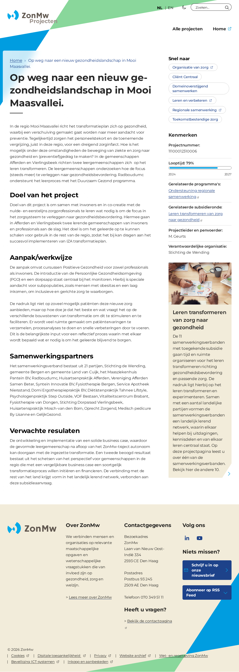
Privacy (100, 655)
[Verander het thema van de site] (184, 7)
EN (170, 8)
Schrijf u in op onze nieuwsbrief (205, 570)
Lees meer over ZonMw (90, 597)
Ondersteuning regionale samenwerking (192, 193)
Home (219, 28)
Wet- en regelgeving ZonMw (183, 655)
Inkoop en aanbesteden (88, 661)
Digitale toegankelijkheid (59, 655)
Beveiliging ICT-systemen (33, 661)
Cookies (18, 655)
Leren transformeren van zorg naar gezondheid (196, 216)
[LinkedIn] (187, 538)
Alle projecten (187, 28)
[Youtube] (199, 538)
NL (159, 8)
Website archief (133, 655)
